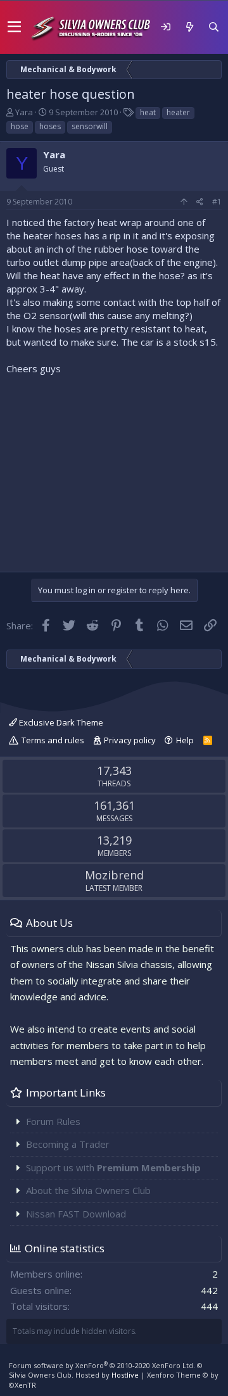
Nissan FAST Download (76, 1213)
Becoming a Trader (68, 1144)
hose (19, 126)
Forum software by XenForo (102, 1365)
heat (148, 112)
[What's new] (189, 26)
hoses (50, 126)
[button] (14, 27)
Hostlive (125, 1375)
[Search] (213, 26)
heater (178, 112)
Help (185, 740)
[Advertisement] (114, 470)
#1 (217, 201)
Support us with (113, 1167)
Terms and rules (53, 740)
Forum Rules (53, 1121)
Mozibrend (114, 875)
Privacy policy (130, 740)
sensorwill (90, 126)
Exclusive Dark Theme (60, 722)
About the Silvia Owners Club (88, 1190)
